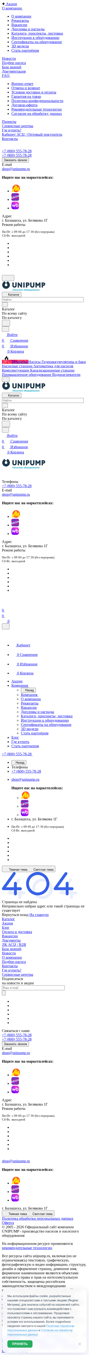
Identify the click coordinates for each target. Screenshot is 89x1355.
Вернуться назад (15, 915)
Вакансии (19, 25)
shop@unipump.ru (16, 169)
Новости (9, 953)
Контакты (10, 966)
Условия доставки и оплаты (33, 92)
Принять (20, 1344)
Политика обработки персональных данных (37, 1218)
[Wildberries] (15, 208)
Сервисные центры (17, 974)
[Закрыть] (5, 626)
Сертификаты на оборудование (36, 42)
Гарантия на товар (26, 96)
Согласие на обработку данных (36, 114)
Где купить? (11, 970)
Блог (5, 927)
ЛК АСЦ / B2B (14, 945)
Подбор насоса (14, 962)
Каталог (8, 919)
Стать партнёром (25, 50)
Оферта (8, 1223)
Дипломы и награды (28, 29)
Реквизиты (20, 21)
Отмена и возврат (25, 88)
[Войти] (4, 605)
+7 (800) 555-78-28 (17, 151)
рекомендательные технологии (27, 1248)
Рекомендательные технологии (36, 109)
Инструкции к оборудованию (35, 38)
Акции (7, 923)
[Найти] (6, 323)
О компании (21, 16)
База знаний (11, 949)
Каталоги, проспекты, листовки (37, 33)
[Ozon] (15, 199)
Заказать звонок (15, 160)
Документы (11, 940)
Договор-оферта (24, 105)
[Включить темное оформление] (8, 278)
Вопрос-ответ (22, 84)
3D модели (20, 46)
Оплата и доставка (17, 932)
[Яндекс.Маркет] (15, 191)
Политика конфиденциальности (37, 101)
